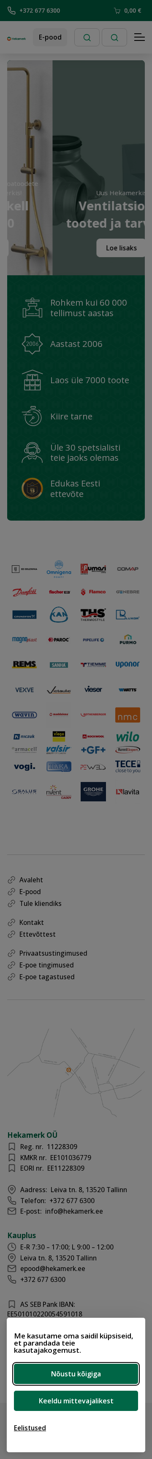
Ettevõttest (37, 934)
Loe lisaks (110, 248)
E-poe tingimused (46, 965)
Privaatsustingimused (53, 953)
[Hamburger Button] (139, 37)
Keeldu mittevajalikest (76, 1400)
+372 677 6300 (39, 10)
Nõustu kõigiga (76, 1373)
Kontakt (31, 922)
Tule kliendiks (40, 903)
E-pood (50, 37)
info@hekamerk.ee (74, 1211)
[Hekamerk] (16, 37)
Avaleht (31, 880)
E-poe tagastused (47, 977)
